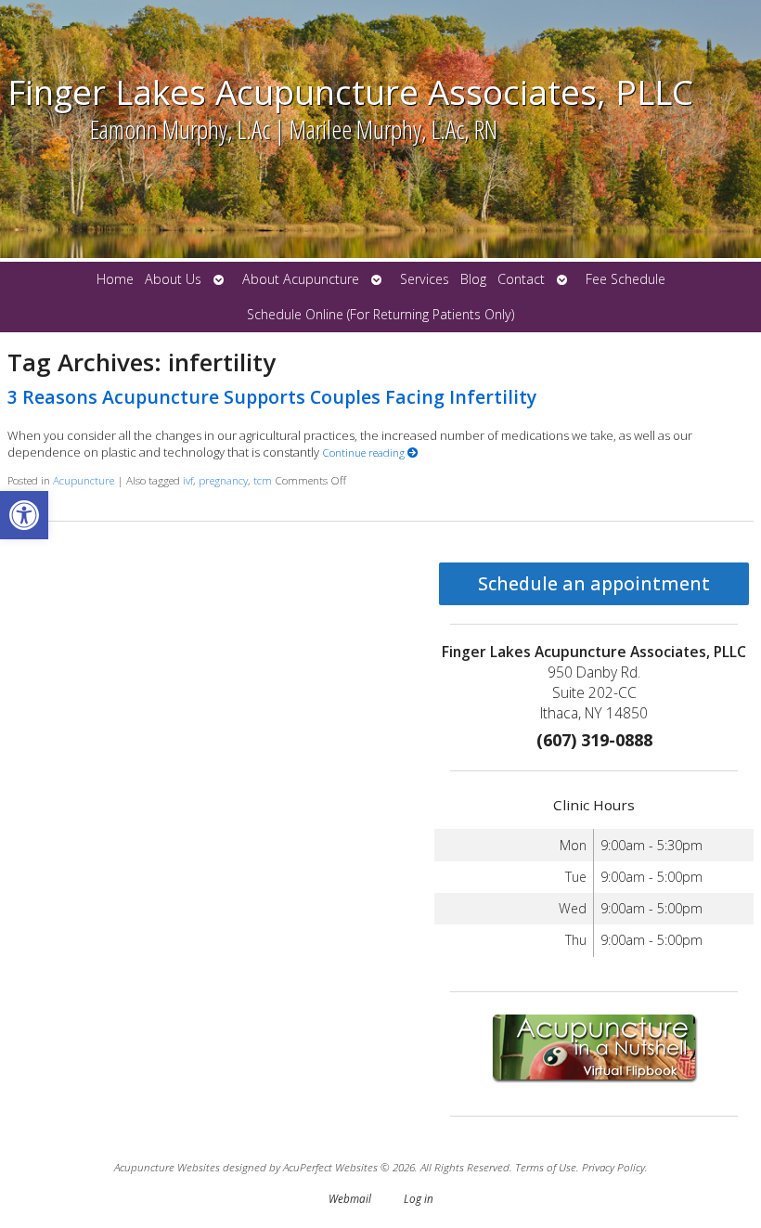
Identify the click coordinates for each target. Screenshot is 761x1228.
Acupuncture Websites (167, 1166)
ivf (188, 479)
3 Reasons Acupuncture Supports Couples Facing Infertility (271, 396)
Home (115, 279)
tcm (262, 479)
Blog (473, 279)
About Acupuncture (300, 279)
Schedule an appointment (594, 583)
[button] (24, 515)
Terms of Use (545, 1166)
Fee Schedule (625, 279)
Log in (418, 1198)
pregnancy (223, 479)
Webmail (350, 1198)
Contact (521, 279)
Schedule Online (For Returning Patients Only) (380, 314)
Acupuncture (83, 479)
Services (424, 279)
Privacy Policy (613, 1166)
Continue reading (364, 452)
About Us (173, 279)
